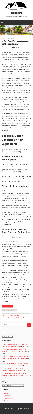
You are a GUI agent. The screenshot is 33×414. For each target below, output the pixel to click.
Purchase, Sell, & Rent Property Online (13, 315)
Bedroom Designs (7, 306)
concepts (4, 310)
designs (10, 310)
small (14, 310)
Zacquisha (16, 13)
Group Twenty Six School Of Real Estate (19, 318)
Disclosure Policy (8, 398)
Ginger (12, 38)
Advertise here (8, 393)
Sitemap (6, 400)
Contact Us (7, 396)
